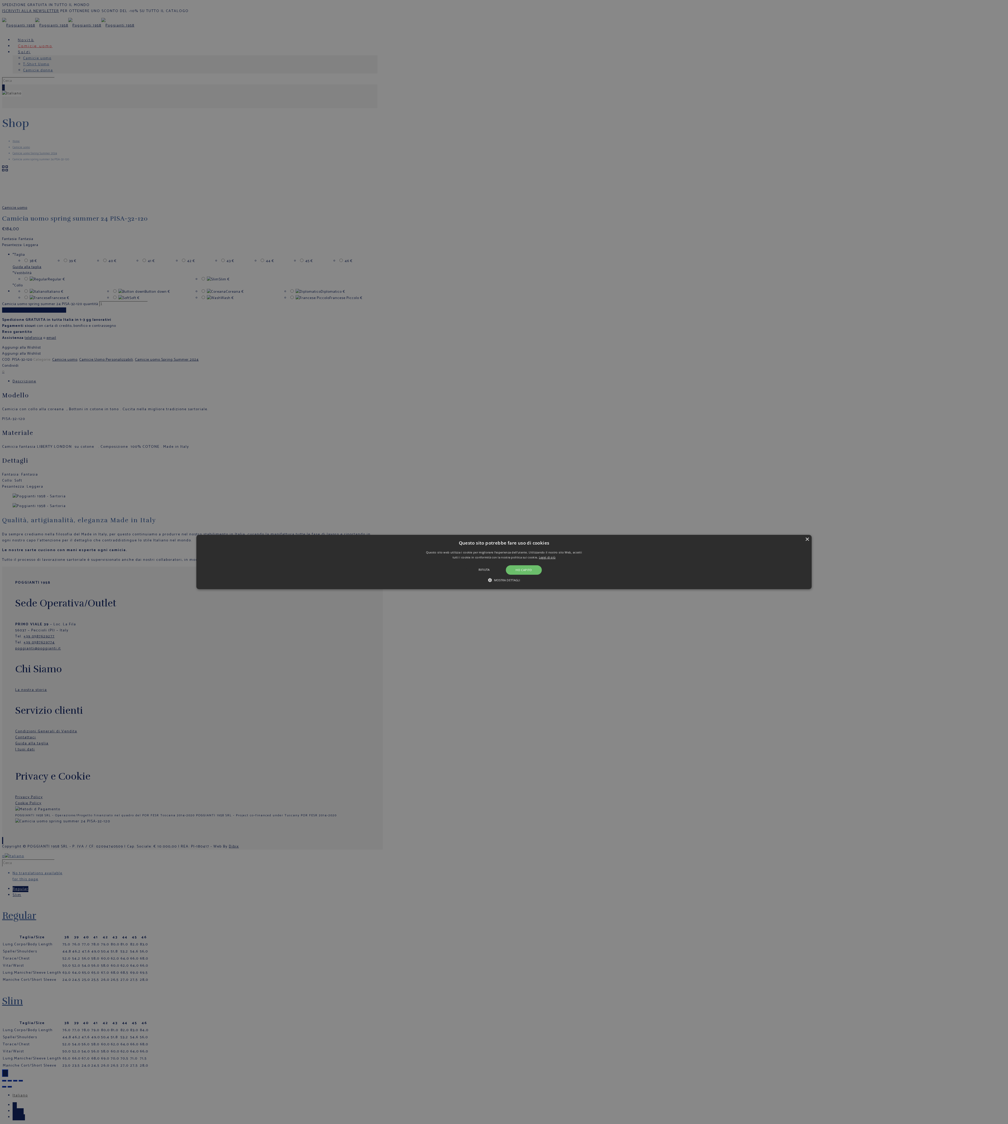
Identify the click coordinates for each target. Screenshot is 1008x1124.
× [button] (807, 539)
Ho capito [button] (524, 570)
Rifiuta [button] (484, 570)
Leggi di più (547, 557)
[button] (504, 562)
